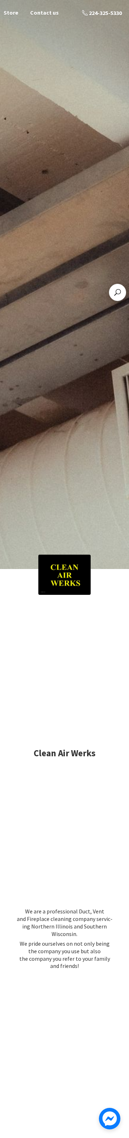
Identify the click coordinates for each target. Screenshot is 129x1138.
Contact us (44, 12)
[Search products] (117, 292)
